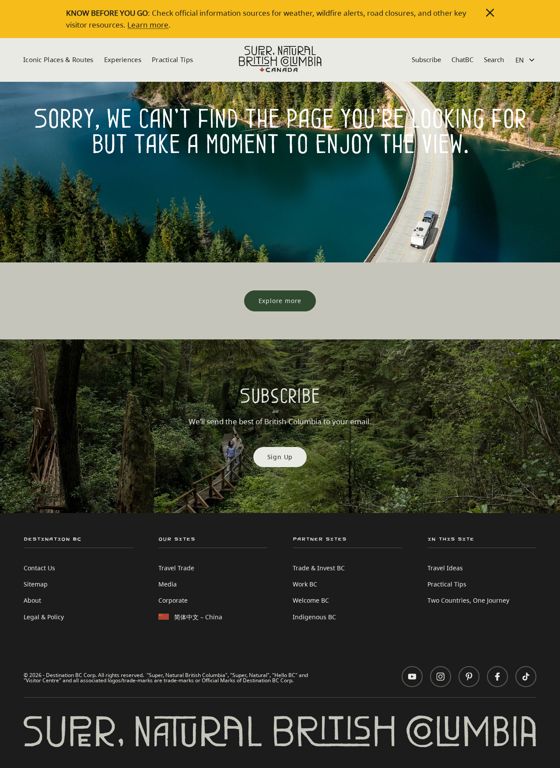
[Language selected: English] (526, 60)
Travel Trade (176, 568)
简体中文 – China (198, 617)
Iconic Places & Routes (58, 59)
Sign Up (280, 457)
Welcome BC (311, 600)
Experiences (122, 59)
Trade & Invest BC (319, 568)
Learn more (147, 25)
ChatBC (462, 59)
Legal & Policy (44, 617)
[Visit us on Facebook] (497, 676)
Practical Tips (172, 59)
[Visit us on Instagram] (440, 676)
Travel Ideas (445, 568)
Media (167, 584)
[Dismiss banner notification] (490, 13)
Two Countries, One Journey (468, 600)
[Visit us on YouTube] (412, 676)
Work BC (305, 584)
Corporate (173, 600)
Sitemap (36, 584)
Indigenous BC (314, 617)
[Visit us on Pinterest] (469, 676)
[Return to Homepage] (280, 59)
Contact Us (39, 568)
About (32, 600)
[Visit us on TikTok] (525, 676)
